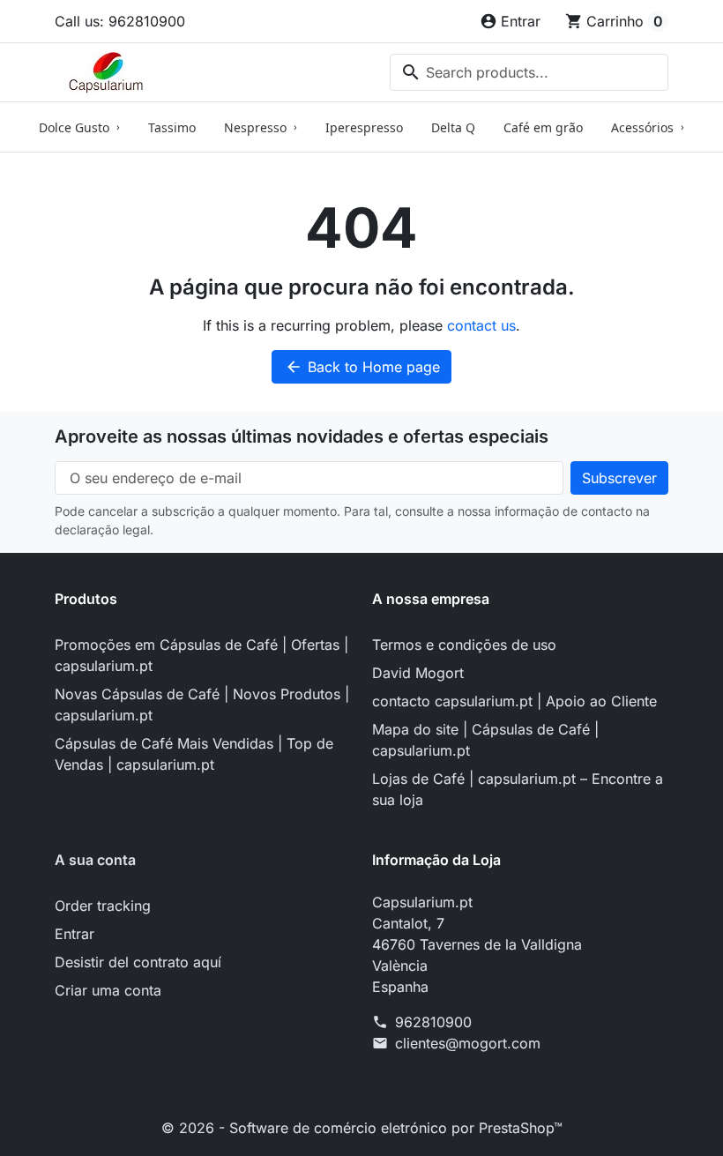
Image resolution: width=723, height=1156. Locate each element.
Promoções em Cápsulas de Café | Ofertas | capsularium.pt (201, 655)
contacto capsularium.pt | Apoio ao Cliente (514, 701)
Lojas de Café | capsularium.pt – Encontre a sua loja (517, 789)
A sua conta (95, 860)
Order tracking (103, 905)
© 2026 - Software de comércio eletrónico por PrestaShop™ (362, 1128)
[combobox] (529, 72)
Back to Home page (362, 367)
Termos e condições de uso (464, 644)
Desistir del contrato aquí (138, 962)
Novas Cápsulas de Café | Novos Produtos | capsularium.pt (202, 704)
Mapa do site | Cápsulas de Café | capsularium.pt (485, 739)
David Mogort (418, 673)
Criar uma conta (108, 990)
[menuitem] (79, 127)
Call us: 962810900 (120, 21)
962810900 (433, 1022)
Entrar (74, 934)
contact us (481, 325)
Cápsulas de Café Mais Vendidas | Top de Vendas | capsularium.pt (194, 754)
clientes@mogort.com (467, 1043)
